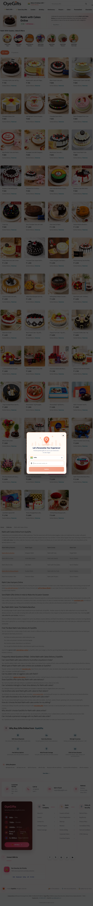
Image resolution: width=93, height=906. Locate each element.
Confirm (46, 469)
